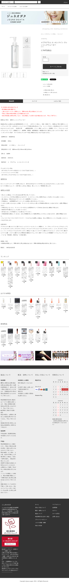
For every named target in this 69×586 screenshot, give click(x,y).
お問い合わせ (55, 516)
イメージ (34, 101)
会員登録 (54, 507)
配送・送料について (40, 510)
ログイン (54, 510)
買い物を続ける (46, 94)
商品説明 (11, 101)
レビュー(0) (57, 101)
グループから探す (24, 6)
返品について (46, 71)
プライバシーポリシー (41, 519)
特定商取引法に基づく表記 (49, 73)
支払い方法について (40, 507)
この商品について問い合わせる (50, 92)
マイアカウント (56, 504)
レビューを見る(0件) (47, 84)
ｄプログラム (44, 38)
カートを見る (55, 513)
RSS (36, 525)
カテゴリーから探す (12, 6)
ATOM (40, 525)
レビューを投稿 (46, 86)
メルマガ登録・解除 (40, 522)
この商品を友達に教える (48, 90)
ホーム (3, 6)
